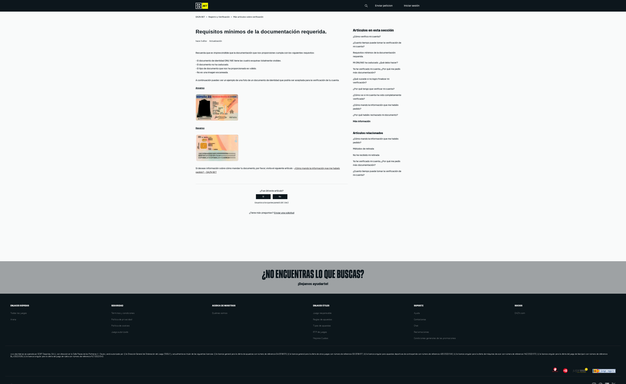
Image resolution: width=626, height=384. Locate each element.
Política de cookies (120, 326)
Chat (416, 326)
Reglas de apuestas (322, 320)
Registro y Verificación (219, 17)
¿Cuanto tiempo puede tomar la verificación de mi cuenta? (377, 44)
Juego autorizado (119, 332)
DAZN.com (520, 313)
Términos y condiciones (122, 313)
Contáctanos (420, 320)
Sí (263, 197)
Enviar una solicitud (284, 212)
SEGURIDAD (117, 305)
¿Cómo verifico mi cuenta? (367, 36)
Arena (13, 320)
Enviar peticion (384, 5)
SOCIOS (518, 305)
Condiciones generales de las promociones (435, 338)
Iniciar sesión (411, 5)
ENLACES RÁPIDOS (19, 305)
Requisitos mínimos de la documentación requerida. (374, 54)
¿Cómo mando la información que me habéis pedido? (376, 107)
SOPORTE (418, 305)
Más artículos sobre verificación (248, 17)
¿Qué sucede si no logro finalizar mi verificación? (371, 80)
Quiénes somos (219, 313)
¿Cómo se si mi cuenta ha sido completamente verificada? (377, 97)
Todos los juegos (18, 313)
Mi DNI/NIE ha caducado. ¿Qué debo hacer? (375, 62)
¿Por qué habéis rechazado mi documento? (375, 114)
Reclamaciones (421, 332)
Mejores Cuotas (320, 338)
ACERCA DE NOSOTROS (223, 305)
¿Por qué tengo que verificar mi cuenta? (374, 88)
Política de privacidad (121, 320)
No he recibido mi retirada (366, 155)
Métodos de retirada (363, 148)
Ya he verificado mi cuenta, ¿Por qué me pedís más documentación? (376, 71)
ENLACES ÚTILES (321, 305)
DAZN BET (200, 17)
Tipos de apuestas (322, 326)
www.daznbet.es (17, 354)
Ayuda (417, 313)
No (280, 197)
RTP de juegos (320, 332)
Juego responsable (322, 313)
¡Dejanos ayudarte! (313, 284)
